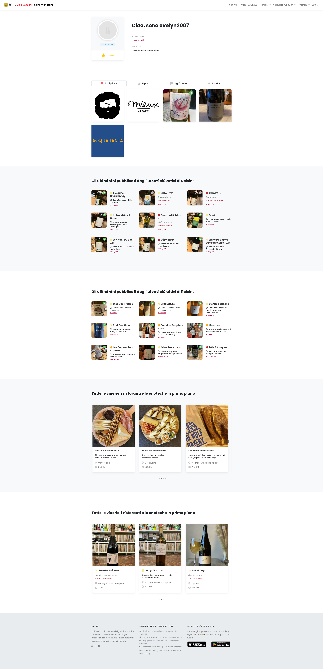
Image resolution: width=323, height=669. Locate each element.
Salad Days (199, 570)
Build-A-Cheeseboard (154, 450)
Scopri (233, 5)
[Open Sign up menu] (295, 4)
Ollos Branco (172, 347)
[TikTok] (96, 646)
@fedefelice (163, 356)
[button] (159, 478)
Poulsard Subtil (169, 217)
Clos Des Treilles (123, 304)
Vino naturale (249, 5)
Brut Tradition (121, 325)
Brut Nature (168, 304)
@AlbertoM (114, 359)
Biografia (137, 47)
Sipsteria (196, 583)
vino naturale (220, 631)
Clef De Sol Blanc (219, 304)
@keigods (114, 205)
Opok (212, 215)
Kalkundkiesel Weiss (120, 217)
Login (315, 5)
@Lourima (162, 313)
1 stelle (216, 83)
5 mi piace (110, 83)
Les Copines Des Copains (121, 349)
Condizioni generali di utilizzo (160, 650)
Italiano (302, 5)
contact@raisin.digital (152, 647)
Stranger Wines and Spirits (205, 462)
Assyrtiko (154, 570)
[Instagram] (92, 646)
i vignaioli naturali (123, 631)
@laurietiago (211, 356)
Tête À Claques (218, 347)
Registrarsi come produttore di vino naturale (162, 637)
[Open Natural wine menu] (258, 4)
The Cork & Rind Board (107, 450)
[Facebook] (99, 646)
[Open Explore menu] (238, 4)
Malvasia (214, 325)
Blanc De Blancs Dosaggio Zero (218, 241)
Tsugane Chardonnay (117, 194)
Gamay (215, 193)
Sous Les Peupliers (170, 327)
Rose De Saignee (109, 570)
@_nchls (161, 337)
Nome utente (138, 36)
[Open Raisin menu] (270, 4)
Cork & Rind (104, 462)
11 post (145, 83)
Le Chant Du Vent (122, 241)
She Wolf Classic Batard (201, 450)
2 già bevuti (181, 83)
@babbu (113, 313)
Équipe (142, 650)
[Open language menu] (309, 4)
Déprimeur (167, 239)
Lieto (167, 193)
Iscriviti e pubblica (283, 5)
